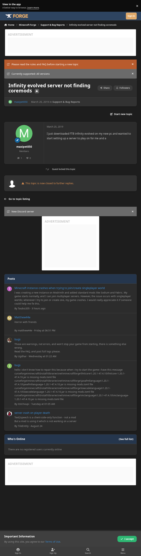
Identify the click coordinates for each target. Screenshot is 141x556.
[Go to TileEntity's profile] (9, 413)
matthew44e (25, 330)
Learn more (6, 6)
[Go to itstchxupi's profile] (9, 366)
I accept (129, 539)
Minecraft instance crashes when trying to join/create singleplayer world (59, 288)
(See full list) (126, 439)
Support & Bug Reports (66, 101)
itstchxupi (23, 404)
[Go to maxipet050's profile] (10, 102)
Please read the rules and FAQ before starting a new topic (45, 64)
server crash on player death (32, 413)
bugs (17, 339)
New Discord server (23, 211)
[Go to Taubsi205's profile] (9, 288)
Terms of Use (52, 541)
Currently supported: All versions (31, 73)
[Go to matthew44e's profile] (9, 318)
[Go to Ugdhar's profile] (9, 340)
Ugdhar (22, 356)
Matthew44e (22, 317)
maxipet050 (21, 101)
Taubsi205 (24, 308)
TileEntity (23, 426)
